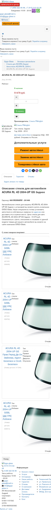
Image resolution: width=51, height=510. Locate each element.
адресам (37, 212)
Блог (23, 499)
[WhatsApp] (40, 170)
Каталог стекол (28, 471)
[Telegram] (29, 170)
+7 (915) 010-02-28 (33, 7)
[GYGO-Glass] (8, 1)
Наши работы (27, 479)
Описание (8, 176)
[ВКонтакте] (23, 170)
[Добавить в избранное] (16, 116)
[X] (33, 170)
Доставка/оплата (25, 490)
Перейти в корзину (39, 41)
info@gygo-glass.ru (7, 16)
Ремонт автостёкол (31, 150)
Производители (28, 494)
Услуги (24, 474)
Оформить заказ (8, 43)
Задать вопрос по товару (14, 181)
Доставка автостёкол (22, 135)
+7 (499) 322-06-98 (17, 7)
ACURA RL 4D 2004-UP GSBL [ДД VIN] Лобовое (7, 246)
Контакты (25, 496)
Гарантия (20, 176)
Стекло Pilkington (36, 121)
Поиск (5, 19)
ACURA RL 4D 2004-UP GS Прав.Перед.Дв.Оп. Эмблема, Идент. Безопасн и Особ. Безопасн (13, 356)
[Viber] (36, 170)
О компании (26, 486)
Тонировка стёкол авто (31, 164)
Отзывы (31, 176)
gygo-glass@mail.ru (8, 14)
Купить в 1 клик (6, 509)
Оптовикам (26, 476)
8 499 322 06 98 (10, 470)
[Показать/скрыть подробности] (3, 33)
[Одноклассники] (26, 170)
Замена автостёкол (31, 157)
